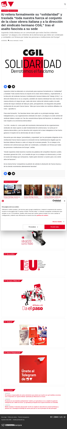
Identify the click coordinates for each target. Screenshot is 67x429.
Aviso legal (3, 417)
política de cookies (42, 215)
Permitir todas (55, 226)
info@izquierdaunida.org (18, 419)
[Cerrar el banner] (64, 201)
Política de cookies (12, 417)
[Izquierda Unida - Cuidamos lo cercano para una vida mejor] (7, 4)
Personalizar (32, 226)
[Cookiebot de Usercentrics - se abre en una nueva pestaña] (54, 201)
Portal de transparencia (23, 417)
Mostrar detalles (57, 221)
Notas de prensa (13, 10)
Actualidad (4, 10)
